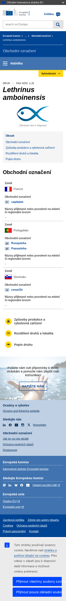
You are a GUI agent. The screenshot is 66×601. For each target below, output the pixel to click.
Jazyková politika (13, 520)
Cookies (8, 525)
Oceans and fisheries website (21, 410)
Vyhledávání (58, 24)
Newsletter (39, 424)
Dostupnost (10, 450)
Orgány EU (10, 501)
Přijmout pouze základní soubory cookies (39, 592)
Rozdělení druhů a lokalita (22, 153)
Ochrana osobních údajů (18, 444)
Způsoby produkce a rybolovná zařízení (30, 147)
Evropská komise (11, 36)
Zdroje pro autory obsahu (43, 520)
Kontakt (34, 531)
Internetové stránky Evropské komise (26, 469)
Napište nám (33, 386)
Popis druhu (13, 159)
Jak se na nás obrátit (16, 438)
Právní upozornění (14, 531)
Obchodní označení (41, 36)
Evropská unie (12, 506)
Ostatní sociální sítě (45, 485)
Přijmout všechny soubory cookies (39, 581)
